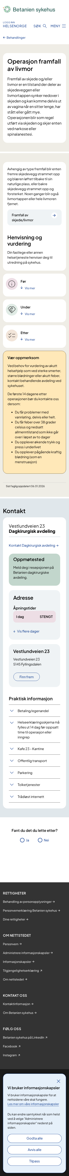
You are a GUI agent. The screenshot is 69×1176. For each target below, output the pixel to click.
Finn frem (27, 677)
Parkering (25, 772)
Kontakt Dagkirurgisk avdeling (32, 545)
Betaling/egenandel (33, 711)
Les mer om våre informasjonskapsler (33, 1104)
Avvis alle (34, 1149)
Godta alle (34, 1138)
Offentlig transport (32, 761)
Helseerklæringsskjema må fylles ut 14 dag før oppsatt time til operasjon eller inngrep (38, 729)
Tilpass (34, 1161)
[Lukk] (58, 1081)
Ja (27, 840)
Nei (46, 840)
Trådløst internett (31, 796)
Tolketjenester (29, 784)
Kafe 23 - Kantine (31, 749)
